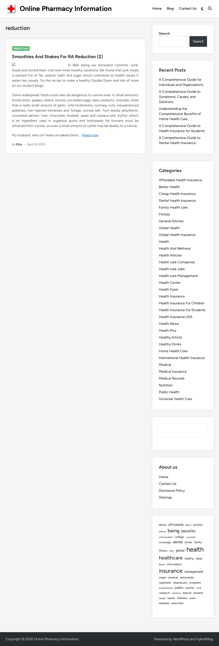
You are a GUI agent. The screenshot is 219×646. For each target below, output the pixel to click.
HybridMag (204, 639)
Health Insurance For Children (181, 303)
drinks (188, 542)
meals (162, 577)
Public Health (169, 392)
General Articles (171, 221)
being (173, 531)
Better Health (169, 187)
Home (157, 8)
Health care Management (178, 276)
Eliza (19, 144)
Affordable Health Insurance (180, 180)
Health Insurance (172, 296)
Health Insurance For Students (182, 310)
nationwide (187, 577)
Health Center (170, 283)
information (174, 564)
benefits (188, 531)
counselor (191, 537)
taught (162, 598)
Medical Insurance (173, 371)
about (162, 524)
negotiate (165, 582)
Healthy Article (170, 337)
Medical (165, 365)
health (195, 549)
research (164, 592)
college (179, 537)
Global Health (169, 228)
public (179, 588)
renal (198, 588)
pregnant (195, 582)
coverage (165, 542)
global (180, 550)
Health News (169, 324)
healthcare (171, 558)
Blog (170, 8)
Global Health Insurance (177, 235)
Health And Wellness (175, 248)
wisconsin (177, 603)
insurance (170, 571)
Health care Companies (177, 262)
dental (178, 542)
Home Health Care (173, 351)
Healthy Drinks (170, 344)
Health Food (20, 48)
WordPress (181, 639)
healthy (189, 558)
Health (164, 242)
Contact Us (187, 8)
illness (162, 564)
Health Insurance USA (175, 317)
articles (198, 524)
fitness (163, 550)
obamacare (180, 582)
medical (173, 577)
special (187, 592)
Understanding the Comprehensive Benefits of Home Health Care (180, 114)
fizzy (171, 550)
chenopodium (166, 537)
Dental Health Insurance (177, 201)
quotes (189, 587)
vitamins (182, 598)
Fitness (164, 214)
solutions (176, 593)
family (198, 542)
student (198, 592)
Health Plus (167, 330)
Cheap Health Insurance (177, 194)
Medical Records (171, 378)
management (193, 572)
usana (171, 598)
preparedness (166, 588)
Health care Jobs (172, 269)
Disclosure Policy (172, 491)
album (188, 525)
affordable (175, 525)
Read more (90, 135)
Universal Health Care (175, 399)
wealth (192, 598)
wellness (164, 603)
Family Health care (173, 207)
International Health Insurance (182, 358)
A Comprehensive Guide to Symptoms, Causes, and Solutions (179, 97)
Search (164, 33)
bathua (162, 531)
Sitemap (165, 497)
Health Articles (170, 255)
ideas (199, 558)
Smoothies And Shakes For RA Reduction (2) (57, 56)
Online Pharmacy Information (66, 8)
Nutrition (166, 385)
